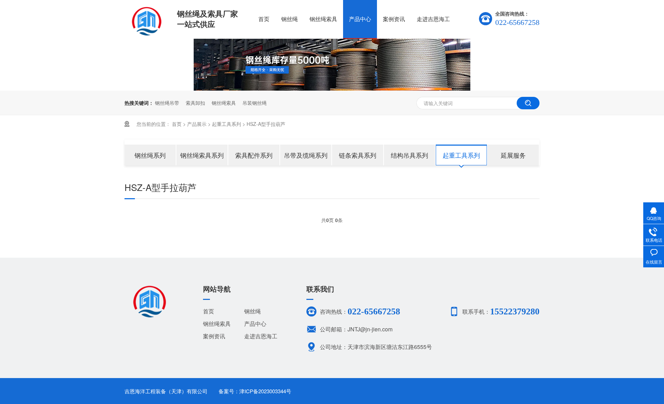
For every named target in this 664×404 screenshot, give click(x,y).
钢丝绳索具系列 (202, 154)
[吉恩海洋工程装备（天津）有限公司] (149, 315)
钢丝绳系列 (150, 154)
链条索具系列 (357, 154)
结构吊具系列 (409, 154)
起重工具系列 (226, 123)
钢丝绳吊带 (167, 102)
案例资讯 (394, 19)
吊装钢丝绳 (254, 102)
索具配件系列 (254, 154)
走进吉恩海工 (433, 19)
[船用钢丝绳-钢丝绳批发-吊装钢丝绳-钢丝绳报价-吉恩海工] (146, 33)
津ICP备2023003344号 (265, 391)
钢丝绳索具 (323, 19)
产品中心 (360, 19)
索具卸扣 (195, 102)
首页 (263, 19)
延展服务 (513, 154)
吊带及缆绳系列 (306, 154)
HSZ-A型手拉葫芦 (266, 123)
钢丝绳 (289, 19)
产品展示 (196, 123)
